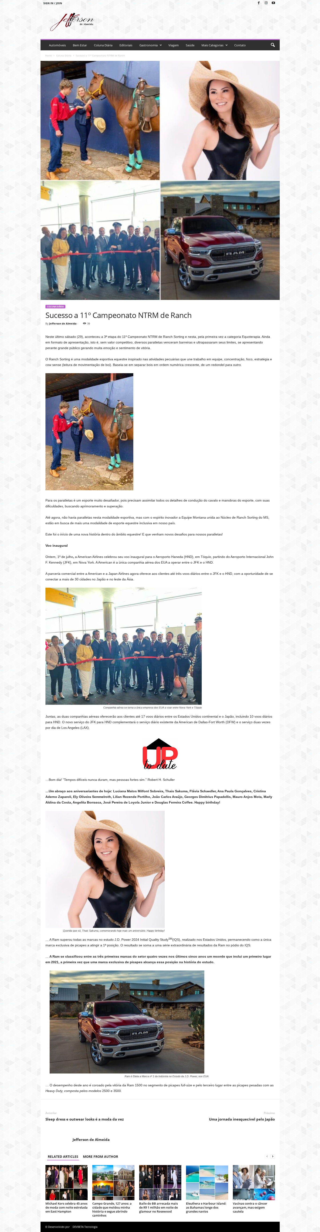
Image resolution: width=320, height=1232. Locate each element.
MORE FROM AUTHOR (100, 1156)
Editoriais (125, 45)
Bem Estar (80, 45)
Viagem (173, 45)
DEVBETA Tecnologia (85, 1226)
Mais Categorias (212, 45)
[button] (273, 45)
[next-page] (272, 1156)
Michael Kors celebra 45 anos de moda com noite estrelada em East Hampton (66, 1207)
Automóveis (57, 45)
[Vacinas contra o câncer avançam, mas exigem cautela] (254, 1182)
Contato (240, 45)
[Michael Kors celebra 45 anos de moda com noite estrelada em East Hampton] (66, 1182)
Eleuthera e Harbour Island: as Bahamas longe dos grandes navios (206, 1207)
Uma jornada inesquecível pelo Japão (242, 1119)
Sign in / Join (52, 3)
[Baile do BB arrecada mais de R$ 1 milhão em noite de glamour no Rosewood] (160, 1182)
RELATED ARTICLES (63, 1156)
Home (48, 55)
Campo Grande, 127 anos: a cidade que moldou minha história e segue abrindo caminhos (112, 1209)
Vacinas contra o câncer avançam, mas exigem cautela (250, 1207)
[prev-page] (267, 1156)
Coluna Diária (103, 45)
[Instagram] (266, 3)
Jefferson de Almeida (63, 323)
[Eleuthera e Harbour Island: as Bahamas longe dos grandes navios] (207, 1182)
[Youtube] (273, 3)
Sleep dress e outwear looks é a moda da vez (84, 1119)
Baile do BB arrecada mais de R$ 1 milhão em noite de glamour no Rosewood (158, 1207)
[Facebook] (259, 3)
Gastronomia (148, 45)
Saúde (190, 45)
